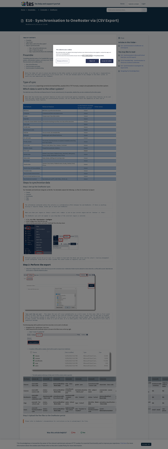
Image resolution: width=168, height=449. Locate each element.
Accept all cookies (107, 61)
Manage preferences (62, 61)
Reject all (92, 61)
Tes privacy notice (99, 55)
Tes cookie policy (87, 55)
